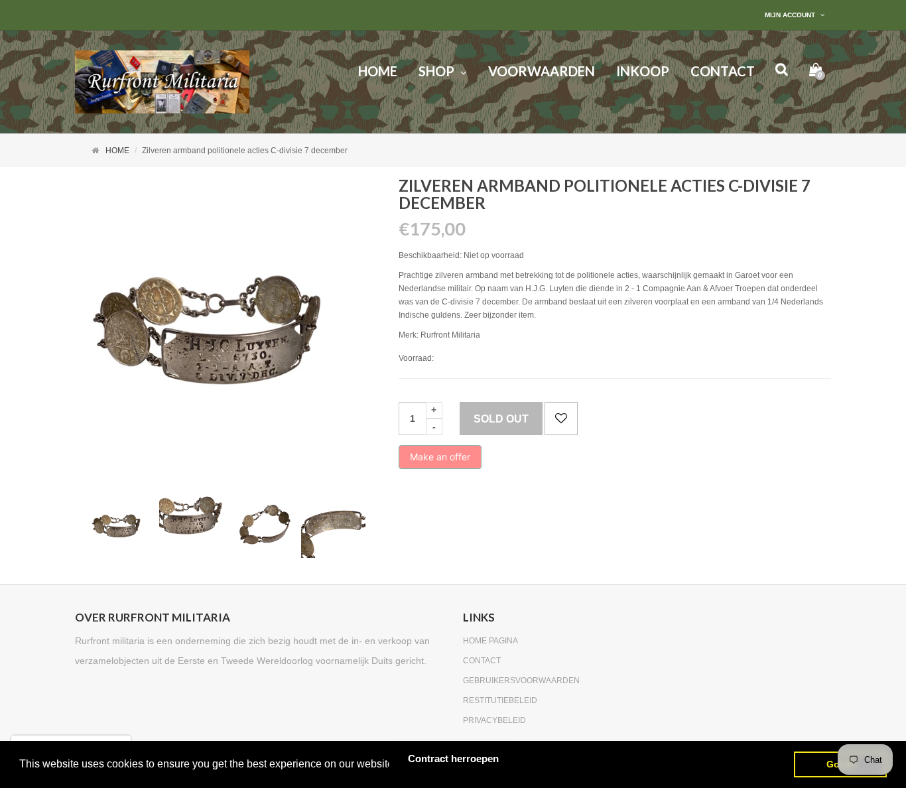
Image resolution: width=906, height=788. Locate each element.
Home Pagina (490, 640)
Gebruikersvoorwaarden (521, 680)
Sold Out (501, 419)
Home (117, 150)
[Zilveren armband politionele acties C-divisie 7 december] (120, 525)
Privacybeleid (494, 720)
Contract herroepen (453, 758)
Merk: (409, 335)
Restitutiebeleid (500, 700)
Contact (482, 660)
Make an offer (440, 460)
